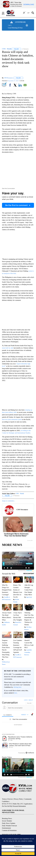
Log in (26, 700)
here (15, 693)
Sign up (31, 700)
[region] (18, 726)
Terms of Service (7, 799)
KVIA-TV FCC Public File (11, 804)
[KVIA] (13, 12)
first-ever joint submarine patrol (12, 419)
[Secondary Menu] (4, 13)
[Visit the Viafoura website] (30, 753)
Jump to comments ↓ (8, 501)
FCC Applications (26, 804)
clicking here (17, 687)
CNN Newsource (8, 78)
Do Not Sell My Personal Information (14, 806)
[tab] (7, 714)
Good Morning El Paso (15, 28)
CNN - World (20, 493)
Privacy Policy (18, 799)
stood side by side (7, 348)
